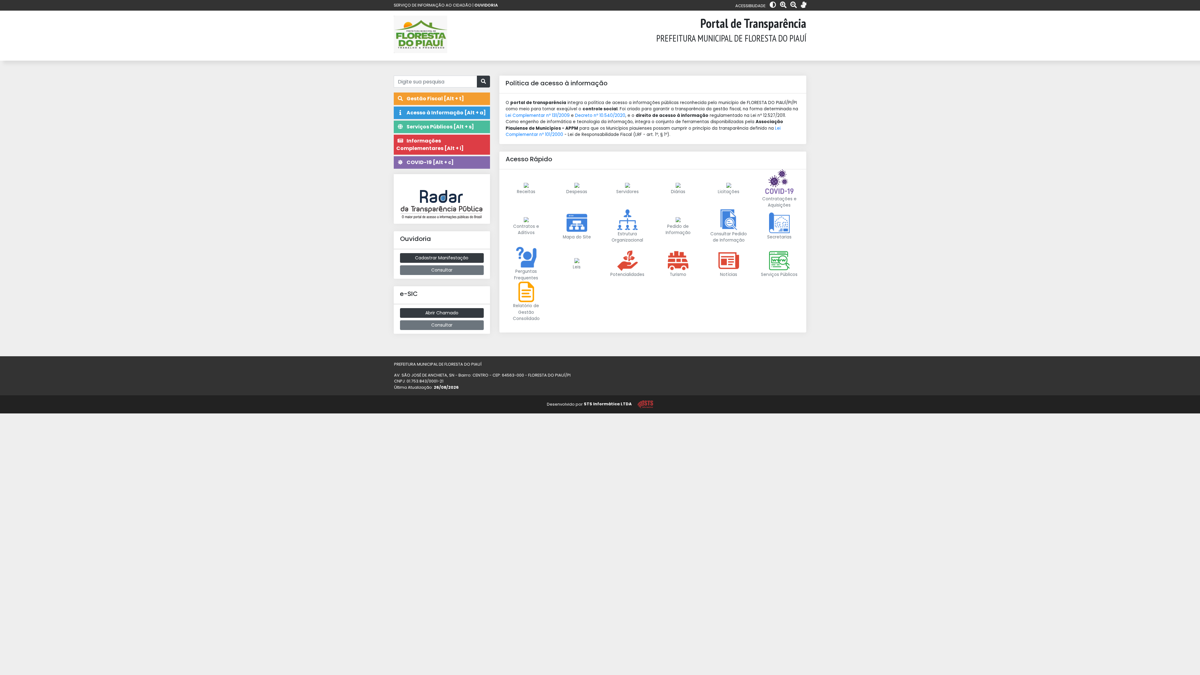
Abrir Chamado (441, 313)
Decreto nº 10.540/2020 (600, 115)
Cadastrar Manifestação (441, 258)
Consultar (441, 270)
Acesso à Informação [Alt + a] (446, 112)
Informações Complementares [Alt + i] (430, 144)
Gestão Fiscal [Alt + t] (435, 98)
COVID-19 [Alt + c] (430, 162)
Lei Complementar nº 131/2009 (538, 115)
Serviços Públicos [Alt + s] (440, 126)
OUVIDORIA (486, 5)
